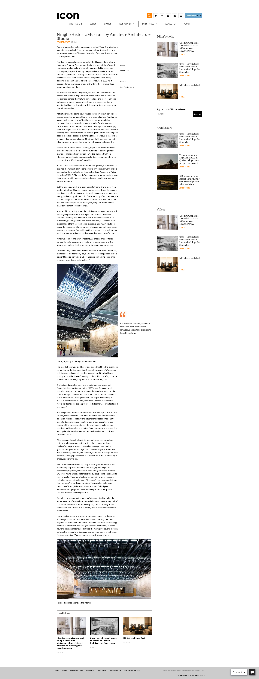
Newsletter (170, 23)
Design (93, 23)
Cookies (64, 670)
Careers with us (183, 675)
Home (56, 670)
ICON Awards (125, 23)
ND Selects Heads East (134, 638)
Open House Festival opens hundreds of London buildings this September (103, 640)
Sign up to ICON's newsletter (171, 109)
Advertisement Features (132, 670)
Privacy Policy (90, 670)
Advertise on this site (197, 675)
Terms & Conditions (76, 670)
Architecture (75, 23)
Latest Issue (148, 23)
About (187, 23)
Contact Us (102, 670)
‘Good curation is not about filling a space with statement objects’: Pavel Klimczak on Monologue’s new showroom (70, 643)
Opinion (108, 23)
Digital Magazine (115, 670)
